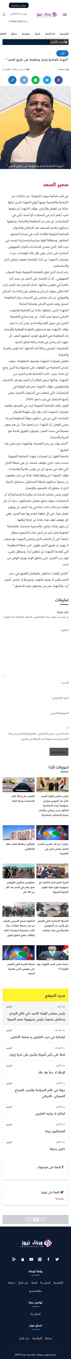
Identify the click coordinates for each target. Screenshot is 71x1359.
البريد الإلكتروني (60, 697)
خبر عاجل (23, 1282)
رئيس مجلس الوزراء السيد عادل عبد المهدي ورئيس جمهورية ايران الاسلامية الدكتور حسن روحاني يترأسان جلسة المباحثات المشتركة (54, 805)
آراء (62, 52)
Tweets (59, 1198)
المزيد (9, 1006)
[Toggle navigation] (65, 14)
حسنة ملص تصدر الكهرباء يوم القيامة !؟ (53, 966)
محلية (11, 1282)
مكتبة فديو (35, 1290)
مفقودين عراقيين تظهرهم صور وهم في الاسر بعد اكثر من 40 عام (20, 887)
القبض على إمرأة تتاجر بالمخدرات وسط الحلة (23, 798)
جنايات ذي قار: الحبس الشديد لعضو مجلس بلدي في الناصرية (53, 848)
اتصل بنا (45, 1282)
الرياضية (37, 1337)
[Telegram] (24, 80)
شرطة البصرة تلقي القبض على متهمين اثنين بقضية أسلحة (21, 968)
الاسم (65, 682)
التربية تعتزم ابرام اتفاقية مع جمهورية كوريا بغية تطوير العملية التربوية (54, 887)
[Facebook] (58, 80)
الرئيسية (58, 1282)
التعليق (64, 629)
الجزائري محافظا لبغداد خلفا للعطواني (20, 846)
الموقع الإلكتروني (59, 712)
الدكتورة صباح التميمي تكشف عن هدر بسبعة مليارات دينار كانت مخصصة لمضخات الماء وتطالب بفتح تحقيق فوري (19, 927)
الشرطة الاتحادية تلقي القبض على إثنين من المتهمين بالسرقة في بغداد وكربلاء (53, 925)
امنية (34, 1282)
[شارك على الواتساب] (35, 80)
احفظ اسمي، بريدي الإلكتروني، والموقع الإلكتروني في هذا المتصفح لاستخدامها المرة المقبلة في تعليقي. (38, 736)
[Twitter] (47, 80)
